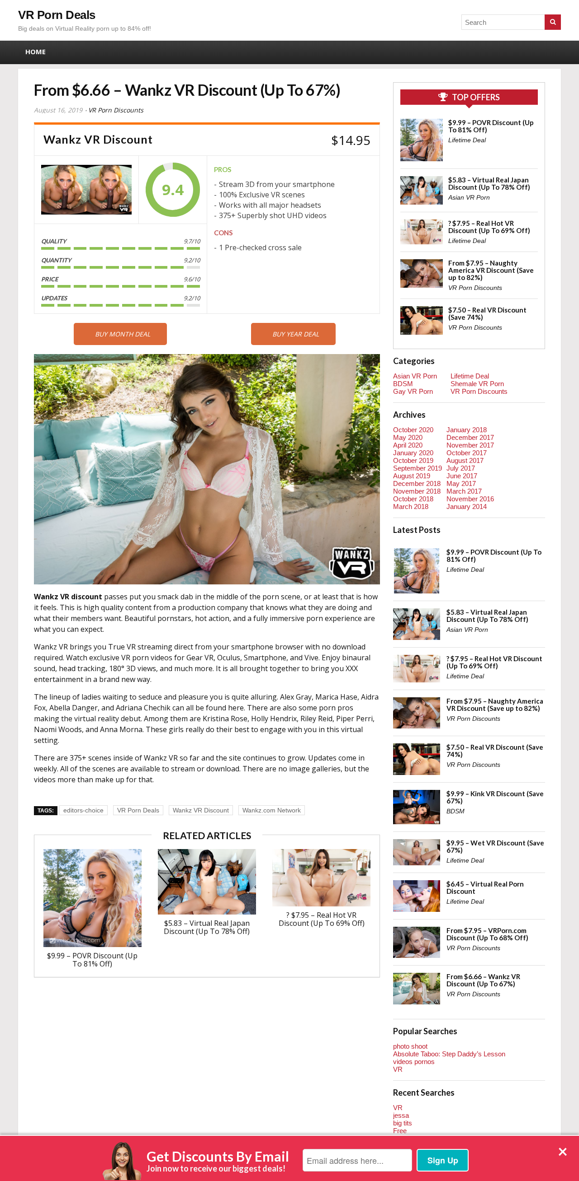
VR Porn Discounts (115, 110)
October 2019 (413, 460)
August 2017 (465, 460)
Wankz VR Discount (201, 810)
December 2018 (417, 483)
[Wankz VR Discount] (86, 190)
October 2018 (413, 499)
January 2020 (413, 453)
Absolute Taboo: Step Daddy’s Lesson (449, 1054)
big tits (402, 1123)
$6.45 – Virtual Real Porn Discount (485, 887)
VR (398, 1069)
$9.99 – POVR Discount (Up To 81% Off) (92, 960)
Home (35, 51)
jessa (401, 1115)
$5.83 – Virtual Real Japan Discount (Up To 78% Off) (207, 927)
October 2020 (413, 430)
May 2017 (461, 483)
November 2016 (470, 499)
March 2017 (464, 491)
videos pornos (414, 1061)
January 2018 (466, 430)
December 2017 (470, 437)
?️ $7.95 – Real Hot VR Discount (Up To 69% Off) (322, 919)
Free (400, 1130)
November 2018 (417, 491)
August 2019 (411, 476)
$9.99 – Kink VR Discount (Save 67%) (495, 797)
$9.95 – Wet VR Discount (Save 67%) (495, 846)
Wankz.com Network (271, 810)
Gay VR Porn (413, 391)
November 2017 (470, 445)
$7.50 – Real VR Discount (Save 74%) (487, 313)
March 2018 (410, 506)
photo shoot (410, 1046)
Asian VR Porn (469, 197)
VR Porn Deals (56, 15)
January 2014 (466, 506)
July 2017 (460, 468)
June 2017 (461, 476)
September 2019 (417, 468)
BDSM (403, 383)
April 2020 (407, 445)
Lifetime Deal (467, 140)
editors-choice (83, 810)
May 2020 (407, 437)
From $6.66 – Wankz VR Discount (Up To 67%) (483, 980)
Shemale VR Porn (477, 383)
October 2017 (466, 453)
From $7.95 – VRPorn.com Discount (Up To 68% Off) (487, 934)
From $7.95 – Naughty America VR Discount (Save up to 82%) (491, 270)
